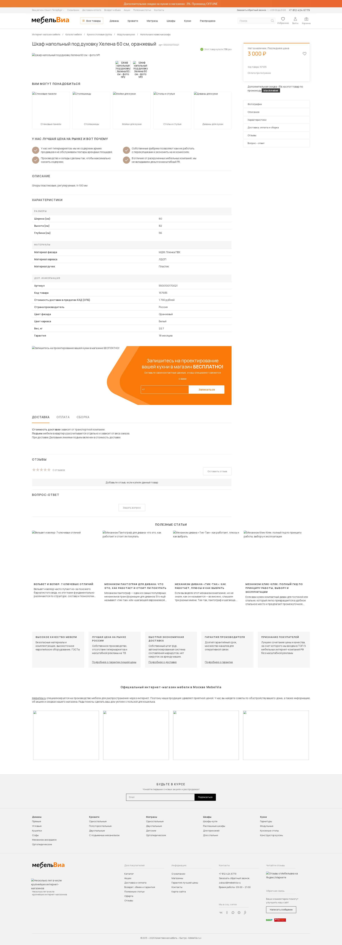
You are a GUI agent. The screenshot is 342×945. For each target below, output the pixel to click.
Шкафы (171, 20)
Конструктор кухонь (271, 835)
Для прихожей (211, 830)
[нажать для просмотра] (123, 66)
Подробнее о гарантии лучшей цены (114, 662)
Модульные (266, 826)
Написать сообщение (281, 909)
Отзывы (252, 135)
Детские (151, 830)
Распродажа (207, 20)
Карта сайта (179, 891)
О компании (73, 10)
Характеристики (257, 119)
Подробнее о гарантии (219, 662)
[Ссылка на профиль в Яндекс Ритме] (245, 913)
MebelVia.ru (39, 698)
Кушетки (37, 830)
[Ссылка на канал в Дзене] (239, 913)
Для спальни (210, 835)
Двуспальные (97, 830)
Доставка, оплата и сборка (263, 127)
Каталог (129, 873)
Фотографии (255, 104)
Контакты (159, 10)
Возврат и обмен (112, 10)
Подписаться (205, 797)
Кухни (187, 20)
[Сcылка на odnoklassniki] (227, 913)
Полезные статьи (142, 10)
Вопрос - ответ (256, 143)
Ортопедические (42, 844)
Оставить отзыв (217, 471)
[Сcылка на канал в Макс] (233, 913)
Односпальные (98, 821)
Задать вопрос (132, 507)
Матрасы (152, 20)
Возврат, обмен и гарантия (139, 887)
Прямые (36, 821)
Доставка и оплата (91, 10)
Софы (35, 835)
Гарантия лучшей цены (185, 882)
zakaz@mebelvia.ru (230, 882)
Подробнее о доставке (163, 662)
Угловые (37, 826)
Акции (127, 10)
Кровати (133, 20)
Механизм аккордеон (44, 839)
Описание (253, 112)
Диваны (114, 20)
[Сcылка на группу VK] (221, 913)
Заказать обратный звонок (251, 10)
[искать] (272, 21)
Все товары (93, 20)
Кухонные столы (269, 830)
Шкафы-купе (210, 821)
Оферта (128, 896)
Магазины (177, 878)
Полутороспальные (100, 826)
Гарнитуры (266, 821)
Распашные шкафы (214, 826)
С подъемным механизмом (104, 835)
